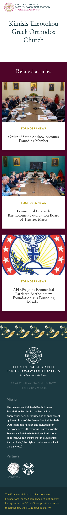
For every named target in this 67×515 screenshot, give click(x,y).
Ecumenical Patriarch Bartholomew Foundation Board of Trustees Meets (33, 215)
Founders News (33, 128)
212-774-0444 (38, 387)
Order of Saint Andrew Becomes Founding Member (33, 139)
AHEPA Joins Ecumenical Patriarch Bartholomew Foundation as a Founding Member (33, 296)
